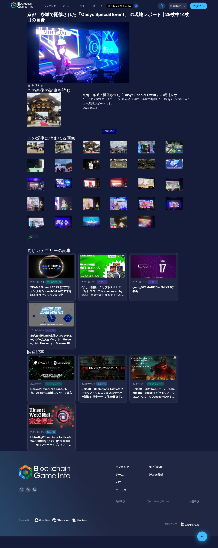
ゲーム (65, 5)
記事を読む (109, 131)
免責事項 (120, 501)
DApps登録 (156, 474)
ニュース (120, 490)
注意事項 (194, 501)
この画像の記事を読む (49, 90)
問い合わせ (155, 467)
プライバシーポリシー (157, 501)
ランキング (50, 5)
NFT (82, 5)
